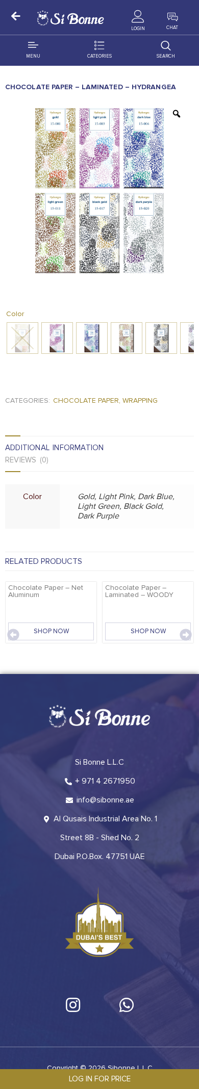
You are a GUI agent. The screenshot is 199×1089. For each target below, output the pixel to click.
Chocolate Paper (86, 400)
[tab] (68, 448)
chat (172, 28)
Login (138, 29)
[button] (13, 635)
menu (33, 56)
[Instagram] (73, 1005)
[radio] (22, 338)
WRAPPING (140, 400)
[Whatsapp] (126, 1005)
